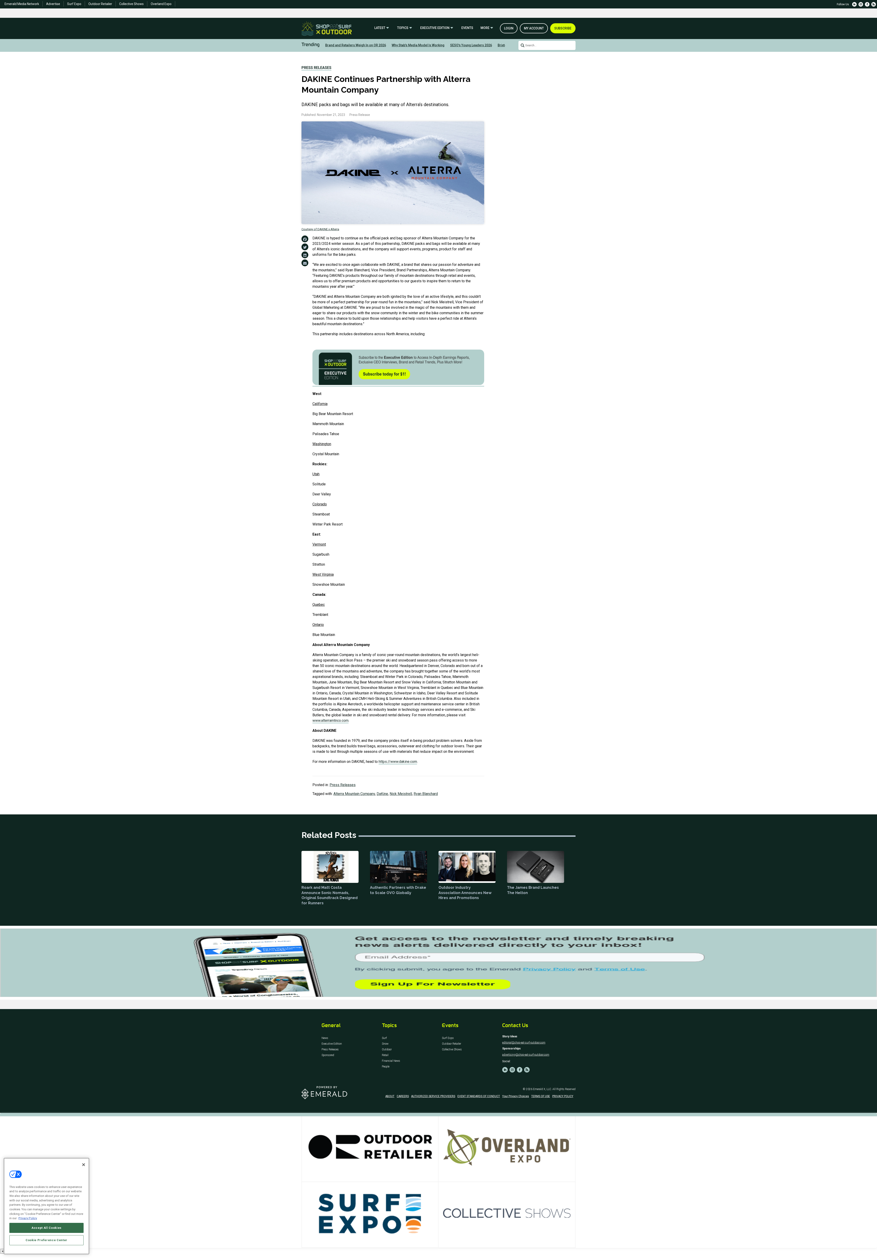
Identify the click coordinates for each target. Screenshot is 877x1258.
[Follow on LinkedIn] (854, 4)
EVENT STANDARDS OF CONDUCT (478, 1096)
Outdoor (387, 1049)
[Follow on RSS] (873, 4)
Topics (402, 28)
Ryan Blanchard (426, 794)
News (325, 1038)
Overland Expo (161, 3)
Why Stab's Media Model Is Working (418, 45)
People (385, 1066)
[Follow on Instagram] (861, 4)
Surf (384, 1038)
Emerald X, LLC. (542, 1089)
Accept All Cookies (46, 1227)
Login (508, 28)
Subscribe (562, 28)
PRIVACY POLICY (562, 1096)
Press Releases (316, 67)
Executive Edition (434, 28)
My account (534, 28)
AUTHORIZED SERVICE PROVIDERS (433, 1096)
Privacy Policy (27, 1218)
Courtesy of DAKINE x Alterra (320, 229)
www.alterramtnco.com (330, 720)
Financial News (391, 1060)
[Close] (84, 1165)
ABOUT (389, 1096)
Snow (385, 1043)
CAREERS (403, 1096)
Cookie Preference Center (46, 1240)
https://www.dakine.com (398, 761)
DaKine (382, 794)
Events (467, 28)
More (485, 28)
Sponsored (328, 1055)
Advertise (53, 3)
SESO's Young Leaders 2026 (471, 45)
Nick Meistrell (401, 794)
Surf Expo (74, 3)
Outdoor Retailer (100, 3)
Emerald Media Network (22, 3)
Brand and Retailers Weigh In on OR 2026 (355, 45)
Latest (379, 28)
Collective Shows (131, 3)
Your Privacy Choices (515, 1096)
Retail (385, 1055)
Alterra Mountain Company (354, 794)
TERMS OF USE (540, 1096)
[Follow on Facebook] (867, 4)
